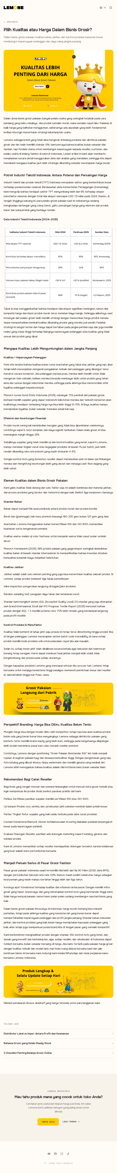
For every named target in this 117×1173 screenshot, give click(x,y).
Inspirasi (12, 22)
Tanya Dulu (48, 1121)
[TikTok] (68, 1154)
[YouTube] (49, 1154)
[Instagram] (61, 1154)
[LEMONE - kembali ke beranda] (13, 8)
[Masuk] (110, 7)
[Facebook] (55, 1154)
